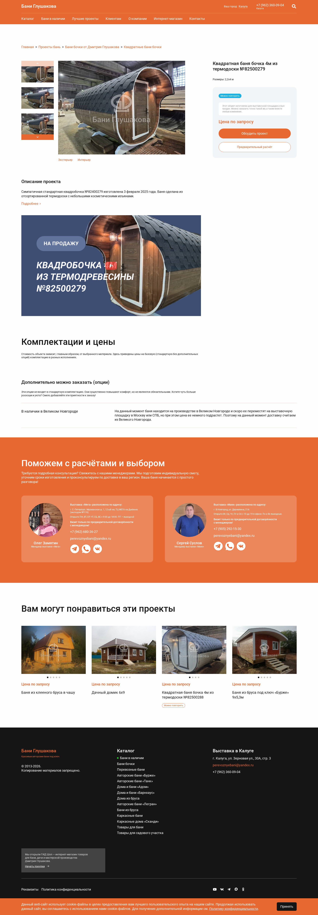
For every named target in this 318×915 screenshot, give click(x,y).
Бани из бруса (127, 810)
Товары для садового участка (140, 833)
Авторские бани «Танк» (135, 781)
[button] (37, 137)
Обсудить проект (254, 133)
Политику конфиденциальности (233, 909)
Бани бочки (126, 764)
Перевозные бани (131, 769)
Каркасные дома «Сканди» (138, 821)
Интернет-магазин (168, 19)
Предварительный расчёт (254, 147)
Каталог (27, 19)
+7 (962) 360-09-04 (270, 5)
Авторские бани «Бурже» (136, 775)
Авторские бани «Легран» (137, 804)
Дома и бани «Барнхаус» (135, 793)
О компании (137, 19)
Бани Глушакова (38, 6)
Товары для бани (130, 827)
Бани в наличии (53, 19)
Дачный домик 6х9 (108, 692)
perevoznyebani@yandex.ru (90, 538)
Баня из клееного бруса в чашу (48, 692)
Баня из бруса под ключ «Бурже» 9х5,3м (260, 694)
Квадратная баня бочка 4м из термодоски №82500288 (188, 694)
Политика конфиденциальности (66, 889)
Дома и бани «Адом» (133, 787)
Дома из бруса (128, 798)
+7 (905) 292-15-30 (227, 529)
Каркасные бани (130, 815)
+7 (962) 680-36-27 (84, 532)
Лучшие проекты (85, 19)
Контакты (197, 19)
